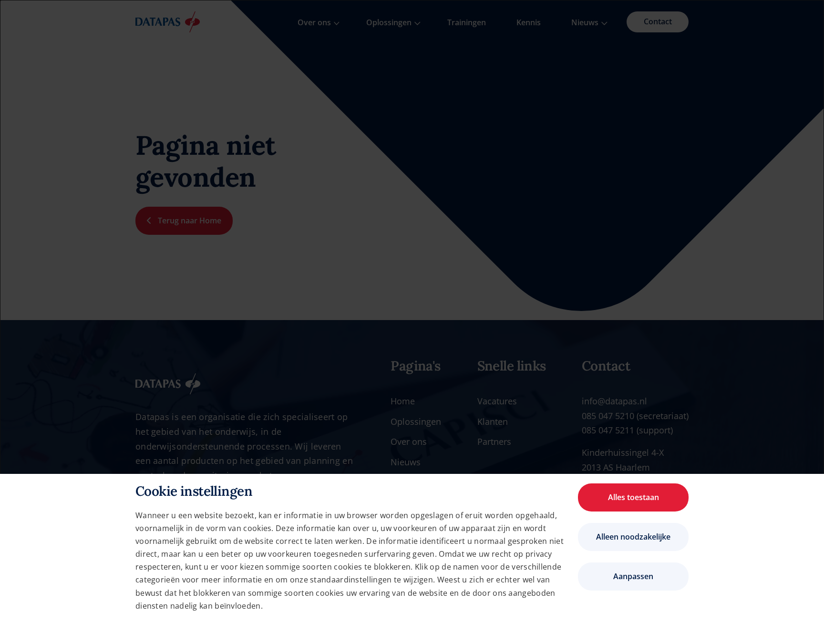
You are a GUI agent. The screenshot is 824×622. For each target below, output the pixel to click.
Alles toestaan (633, 497)
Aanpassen (633, 576)
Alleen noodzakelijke (633, 537)
